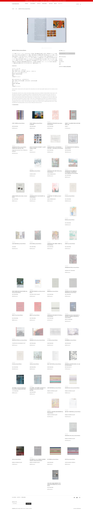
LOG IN (77, 4)
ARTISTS (39, 3)
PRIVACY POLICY (23, 508)
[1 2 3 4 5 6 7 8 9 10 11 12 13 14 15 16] (46, 30)
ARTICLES (51, 3)
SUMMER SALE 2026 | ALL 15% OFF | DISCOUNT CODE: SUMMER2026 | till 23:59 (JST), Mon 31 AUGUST (45, 1)
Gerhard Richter (15, 104)
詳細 (13, 75)
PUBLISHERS (44, 3)
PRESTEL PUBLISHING (67, 66)
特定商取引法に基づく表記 (16, 508)
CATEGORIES (32, 3)
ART (16, 9)
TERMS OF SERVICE (29, 508)
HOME (13, 9)
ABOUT (55, 3)
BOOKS (26, 3)
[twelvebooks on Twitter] (74, 497)
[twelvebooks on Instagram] (79, 497)
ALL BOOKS (14, 497)
